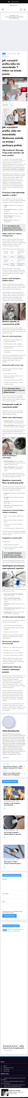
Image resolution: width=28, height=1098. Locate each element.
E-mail (3, 901)
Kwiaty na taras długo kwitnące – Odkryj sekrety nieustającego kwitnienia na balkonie (12, 774)
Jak (3, 53)
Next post (5, 770)
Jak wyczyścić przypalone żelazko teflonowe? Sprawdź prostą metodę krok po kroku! (13, 833)
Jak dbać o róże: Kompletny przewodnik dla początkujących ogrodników (12, 804)
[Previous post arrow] (24, 766)
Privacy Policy (7, 1069)
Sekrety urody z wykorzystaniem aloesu (12, 1086)
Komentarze (4, 879)
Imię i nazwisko (5, 893)
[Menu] (3, 9)
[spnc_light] (24, 9)
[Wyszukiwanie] (21, 9)
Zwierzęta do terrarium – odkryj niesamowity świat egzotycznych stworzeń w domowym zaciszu (13, 1047)
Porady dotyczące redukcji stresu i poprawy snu (14, 1085)
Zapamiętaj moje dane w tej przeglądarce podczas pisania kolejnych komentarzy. (12, 912)
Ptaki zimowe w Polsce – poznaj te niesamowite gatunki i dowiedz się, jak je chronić (13, 862)
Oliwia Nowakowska (12, 53)
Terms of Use (6, 1071)
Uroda (5, 930)
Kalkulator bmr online (8, 1067)
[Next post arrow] (24, 774)
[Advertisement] (14, 35)
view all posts (5, 757)
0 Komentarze (6, 56)
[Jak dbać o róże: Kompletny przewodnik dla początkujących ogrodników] (14, 793)
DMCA (5, 1066)
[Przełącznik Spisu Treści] (10, 105)
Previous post (6, 764)
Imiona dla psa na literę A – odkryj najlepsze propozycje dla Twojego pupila (12, 767)
